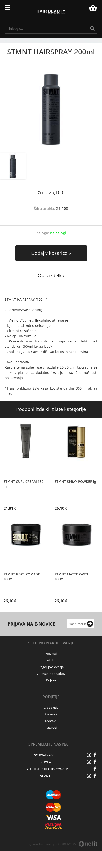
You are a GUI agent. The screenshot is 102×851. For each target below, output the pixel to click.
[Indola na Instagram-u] (89, 762)
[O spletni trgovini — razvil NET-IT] (88, 844)
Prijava (83, 9)
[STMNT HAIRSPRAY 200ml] (51, 109)
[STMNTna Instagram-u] (89, 776)
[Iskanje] (92, 28)
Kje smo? (51, 714)
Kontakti (51, 721)
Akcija (51, 660)
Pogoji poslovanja (51, 667)
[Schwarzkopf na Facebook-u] (95, 755)
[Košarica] (92, 8)
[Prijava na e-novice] (89, 623)
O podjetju (51, 707)
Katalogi (51, 727)
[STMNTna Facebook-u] (95, 776)
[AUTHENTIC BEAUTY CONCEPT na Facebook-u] (95, 769)
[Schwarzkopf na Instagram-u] (89, 755)
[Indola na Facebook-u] (95, 762)
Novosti (51, 653)
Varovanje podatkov (51, 673)
